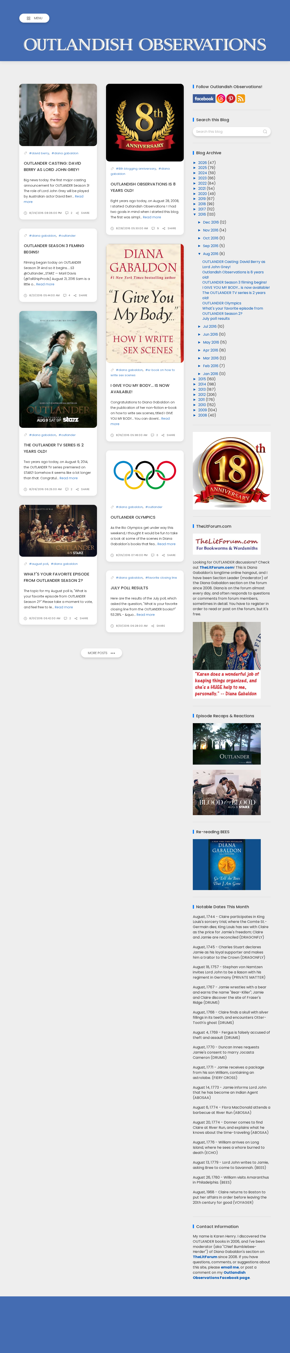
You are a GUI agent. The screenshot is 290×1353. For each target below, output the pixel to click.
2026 (203, 162)
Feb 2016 (211, 365)
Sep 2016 (211, 245)
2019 (202, 198)
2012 (202, 394)
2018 (202, 204)
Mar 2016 (211, 358)
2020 (203, 193)
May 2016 (211, 342)
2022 (203, 183)
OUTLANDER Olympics (133, 517)
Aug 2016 (211, 253)
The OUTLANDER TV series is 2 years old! (234, 295)
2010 (202, 404)
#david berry (39, 153)
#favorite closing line (161, 577)
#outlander (67, 236)
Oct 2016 (211, 238)
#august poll (38, 564)
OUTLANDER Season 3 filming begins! (234, 282)
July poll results (129, 588)
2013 (202, 389)
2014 (202, 384)
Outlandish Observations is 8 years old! (233, 275)
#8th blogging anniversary (136, 168)
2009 (203, 410)
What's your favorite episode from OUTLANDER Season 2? (232, 311)
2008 (203, 415)
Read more (152, 217)
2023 (203, 178)
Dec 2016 (211, 222)
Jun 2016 (211, 334)
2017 (202, 209)
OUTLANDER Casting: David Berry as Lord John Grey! (233, 264)
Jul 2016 (210, 326)
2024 (203, 173)
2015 (202, 379)
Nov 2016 (211, 230)
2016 (202, 214)
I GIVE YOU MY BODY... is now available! (236, 287)
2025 (203, 167)
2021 (202, 188)
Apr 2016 (211, 350)
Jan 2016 (211, 373)
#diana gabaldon (65, 153)
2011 (202, 399)
